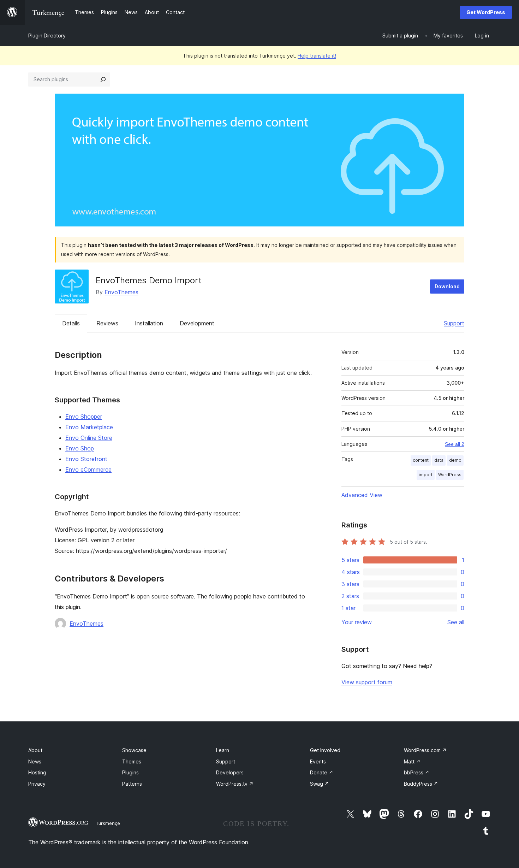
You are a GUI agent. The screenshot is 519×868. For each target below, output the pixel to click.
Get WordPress (485, 12)
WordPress (449, 474)
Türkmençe (108, 823)
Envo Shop (79, 448)
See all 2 (454, 444)
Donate (321, 772)
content (421, 460)
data (438, 460)
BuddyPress (421, 784)
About (35, 750)
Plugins (130, 772)
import (425, 474)
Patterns (132, 784)
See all (455, 622)
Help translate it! (317, 56)
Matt (412, 761)
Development (197, 323)
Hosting (37, 772)
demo (455, 460)
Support (454, 323)
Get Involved (325, 750)
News (34, 761)
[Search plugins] (103, 79)
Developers (230, 772)
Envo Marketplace (89, 427)
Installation (149, 323)
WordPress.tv (234, 784)
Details (71, 323)
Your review (356, 622)
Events (318, 761)
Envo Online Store (88, 437)
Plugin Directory (47, 36)
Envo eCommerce (88, 469)
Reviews (107, 323)
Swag (319, 784)
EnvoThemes (121, 292)
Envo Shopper (83, 416)
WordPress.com (425, 750)
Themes (131, 761)
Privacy (37, 784)
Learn (222, 750)
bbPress (416, 772)
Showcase (134, 750)
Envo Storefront (86, 458)
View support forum (366, 682)
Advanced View (361, 494)
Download (447, 286)
